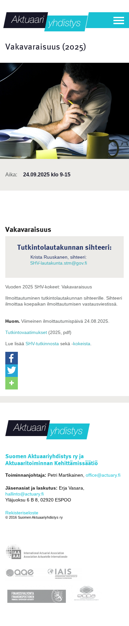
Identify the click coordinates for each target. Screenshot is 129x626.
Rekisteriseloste (21, 512)
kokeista (81, 343)
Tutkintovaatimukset (26, 332)
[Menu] (118, 20)
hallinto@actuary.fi (24, 494)
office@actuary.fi (103, 475)
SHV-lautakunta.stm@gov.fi (58, 263)
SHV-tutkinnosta (42, 343)
